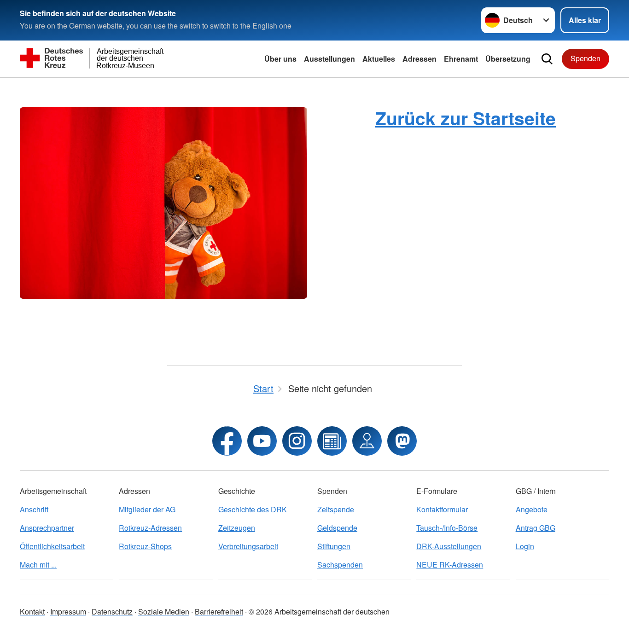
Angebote (531, 509)
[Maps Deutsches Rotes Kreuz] (367, 441)
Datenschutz (112, 611)
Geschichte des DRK (252, 509)
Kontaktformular (442, 509)
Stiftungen (333, 546)
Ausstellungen (329, 58)
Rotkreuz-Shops (145, 546)
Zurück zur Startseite (465, 118)
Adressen (419, 58)
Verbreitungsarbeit (248, 546)
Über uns (280, 58)
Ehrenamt (461, 58)
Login (525, 546)
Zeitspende (335, 509)
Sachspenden (340, 564)
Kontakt (32, 611)
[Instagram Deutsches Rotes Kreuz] (297, 441)
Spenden (585, 58)
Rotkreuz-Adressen (150, 527)
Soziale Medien (163, 611)
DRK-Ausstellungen (448, 546)
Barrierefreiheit (219, 611)
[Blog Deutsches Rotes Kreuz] (332, 441)
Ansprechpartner (47, 527)
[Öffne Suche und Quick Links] (547, 59)
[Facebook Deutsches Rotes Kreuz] (227, 441)
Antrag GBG (535, 527)
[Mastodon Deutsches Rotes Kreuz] (402, 441)
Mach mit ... (38, 564)
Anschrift (34, 509)
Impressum (68, 611)
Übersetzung (507, 58)
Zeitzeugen (236, 527)
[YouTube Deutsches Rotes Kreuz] (262, 441)
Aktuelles (378, 58)
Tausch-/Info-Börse (447, 527)
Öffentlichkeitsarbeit (52, 546)
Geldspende (337, 527)
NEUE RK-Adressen (449, 564)
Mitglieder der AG (147, 509)
